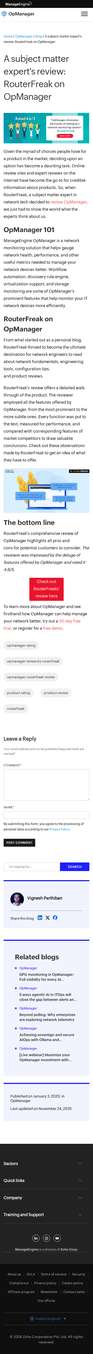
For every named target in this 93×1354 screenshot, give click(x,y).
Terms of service (54, 1274)
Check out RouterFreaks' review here (46, 588)
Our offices (46, 1300)
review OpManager (68, 202)
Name (8, 807)
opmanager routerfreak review (31, 677)
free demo (52, 628)
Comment (12, 765)
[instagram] (46, 1238)
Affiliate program (21, 1291)
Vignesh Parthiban (44, 898)
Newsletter (49, 1291)
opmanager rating (21, 645)
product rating (18, 693)
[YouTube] (57, 1238)
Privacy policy (45, 1283)
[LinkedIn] (36, 1238)
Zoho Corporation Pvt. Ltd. (45, 1337)
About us (14, 1274)
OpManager (20, 1101)
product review (56, 693)
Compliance (19, 1283)
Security (78, 1274)
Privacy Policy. (59, 829)
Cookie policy (72, 1283)
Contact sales (74, 1291)
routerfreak (16, 709)
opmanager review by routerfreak (33, 661)
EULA (31, 1274)
